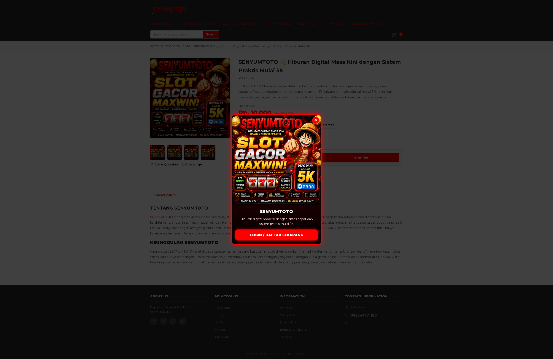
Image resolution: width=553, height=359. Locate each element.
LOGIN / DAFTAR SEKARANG (276, 235)
